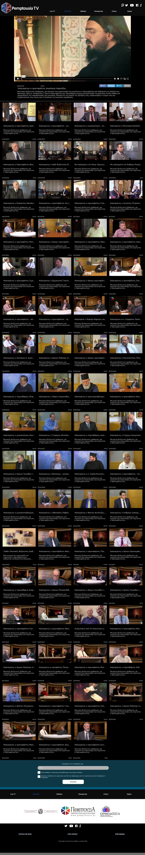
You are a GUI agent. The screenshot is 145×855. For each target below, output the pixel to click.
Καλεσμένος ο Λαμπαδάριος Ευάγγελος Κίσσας (20, 590)
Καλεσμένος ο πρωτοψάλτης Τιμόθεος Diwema (20, 281)
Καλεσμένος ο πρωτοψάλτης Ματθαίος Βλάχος (91, 667)
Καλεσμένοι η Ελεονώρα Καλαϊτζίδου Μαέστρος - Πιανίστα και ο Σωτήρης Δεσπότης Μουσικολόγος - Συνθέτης (126, 126)
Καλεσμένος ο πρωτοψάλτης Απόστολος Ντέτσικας (91, 706)
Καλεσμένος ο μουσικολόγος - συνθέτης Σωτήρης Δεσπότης (91, 126)
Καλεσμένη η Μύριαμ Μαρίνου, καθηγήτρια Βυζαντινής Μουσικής (91, 319)
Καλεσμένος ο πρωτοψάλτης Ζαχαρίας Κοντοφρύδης (126, 281)
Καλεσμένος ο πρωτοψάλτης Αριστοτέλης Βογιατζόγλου (20, 126)
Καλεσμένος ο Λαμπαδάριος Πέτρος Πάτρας (20, 397)
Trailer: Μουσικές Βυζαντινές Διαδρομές (20, 551)
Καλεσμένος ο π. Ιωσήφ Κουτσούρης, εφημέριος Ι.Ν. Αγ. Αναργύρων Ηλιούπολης (91, 474)
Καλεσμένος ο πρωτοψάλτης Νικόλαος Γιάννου (20, 745)
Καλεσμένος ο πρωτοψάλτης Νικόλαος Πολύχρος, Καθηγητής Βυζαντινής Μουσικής (91, 242)
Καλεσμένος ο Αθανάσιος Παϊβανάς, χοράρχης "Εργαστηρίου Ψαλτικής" (55, 513)
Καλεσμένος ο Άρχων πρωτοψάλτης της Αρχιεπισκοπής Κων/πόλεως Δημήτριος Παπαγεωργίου (55, 242)
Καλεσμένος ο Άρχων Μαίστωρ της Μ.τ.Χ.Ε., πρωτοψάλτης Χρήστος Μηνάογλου (20, 667)
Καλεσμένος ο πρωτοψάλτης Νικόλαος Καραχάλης (55, 551)
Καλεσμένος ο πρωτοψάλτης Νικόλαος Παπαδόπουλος (55, 629)
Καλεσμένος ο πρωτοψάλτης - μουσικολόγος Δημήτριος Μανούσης (55, 126)
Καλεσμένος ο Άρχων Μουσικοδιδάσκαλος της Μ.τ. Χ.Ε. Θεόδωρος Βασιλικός (55, 590)
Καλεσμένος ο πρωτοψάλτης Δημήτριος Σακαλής (55, 745)
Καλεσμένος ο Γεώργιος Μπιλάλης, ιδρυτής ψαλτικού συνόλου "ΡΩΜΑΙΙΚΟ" (55, 435)
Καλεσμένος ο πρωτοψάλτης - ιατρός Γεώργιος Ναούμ (126, 474)
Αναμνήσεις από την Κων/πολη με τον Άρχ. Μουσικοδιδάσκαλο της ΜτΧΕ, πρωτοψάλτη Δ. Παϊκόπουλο (91, 629)
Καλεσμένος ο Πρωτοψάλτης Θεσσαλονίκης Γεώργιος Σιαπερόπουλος (20, 164)
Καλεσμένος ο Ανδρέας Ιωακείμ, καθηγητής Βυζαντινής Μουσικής (126, 513)
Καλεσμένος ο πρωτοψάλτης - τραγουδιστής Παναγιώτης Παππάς (55, 319)
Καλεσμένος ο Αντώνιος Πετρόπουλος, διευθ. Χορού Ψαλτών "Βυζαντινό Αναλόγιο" (126, 203)
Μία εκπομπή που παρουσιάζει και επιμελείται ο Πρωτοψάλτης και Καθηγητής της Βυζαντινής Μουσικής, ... (18, 557)
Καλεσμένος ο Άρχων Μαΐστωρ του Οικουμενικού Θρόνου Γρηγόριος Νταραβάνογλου (126, 706)
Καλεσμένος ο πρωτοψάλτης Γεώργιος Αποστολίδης (91, 203)
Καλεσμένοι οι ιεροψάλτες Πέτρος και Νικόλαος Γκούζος (55, 667)
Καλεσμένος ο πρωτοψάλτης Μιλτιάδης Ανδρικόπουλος (20, 242)
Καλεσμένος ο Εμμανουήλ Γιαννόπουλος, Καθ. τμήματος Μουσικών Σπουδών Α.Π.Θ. (55, 281)
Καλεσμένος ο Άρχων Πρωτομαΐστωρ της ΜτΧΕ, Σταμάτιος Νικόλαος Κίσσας (126, 551)
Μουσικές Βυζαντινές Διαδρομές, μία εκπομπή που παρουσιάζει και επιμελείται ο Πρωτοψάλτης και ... (19, 131)
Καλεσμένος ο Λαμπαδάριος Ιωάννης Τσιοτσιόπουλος (91, 435)
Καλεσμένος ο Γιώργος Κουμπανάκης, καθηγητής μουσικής (126, 435)
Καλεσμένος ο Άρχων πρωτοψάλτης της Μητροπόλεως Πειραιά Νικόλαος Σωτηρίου (91, 281)
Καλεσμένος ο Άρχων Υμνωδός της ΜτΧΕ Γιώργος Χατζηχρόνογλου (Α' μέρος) (126, 590)
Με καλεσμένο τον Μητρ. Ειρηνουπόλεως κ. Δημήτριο (91, 164)
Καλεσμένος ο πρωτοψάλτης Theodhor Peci (91, 551)
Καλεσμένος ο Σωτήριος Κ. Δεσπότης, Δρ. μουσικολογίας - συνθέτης (20, 358)
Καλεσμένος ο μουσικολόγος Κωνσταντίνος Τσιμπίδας (20, 435)
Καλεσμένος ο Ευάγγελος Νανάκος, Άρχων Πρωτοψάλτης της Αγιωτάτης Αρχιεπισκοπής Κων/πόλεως (20, 203)
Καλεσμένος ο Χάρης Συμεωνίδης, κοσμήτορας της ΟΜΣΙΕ (55, 397)
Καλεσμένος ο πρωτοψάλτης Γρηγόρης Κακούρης (20, 629)
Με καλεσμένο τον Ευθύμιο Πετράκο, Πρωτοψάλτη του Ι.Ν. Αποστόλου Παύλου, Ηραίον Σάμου (126, 164)
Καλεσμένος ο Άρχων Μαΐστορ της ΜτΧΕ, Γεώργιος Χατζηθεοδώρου (55, 358)
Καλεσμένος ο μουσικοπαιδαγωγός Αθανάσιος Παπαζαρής (20, 513)
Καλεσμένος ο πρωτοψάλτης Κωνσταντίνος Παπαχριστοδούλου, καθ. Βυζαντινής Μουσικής (126, 397)
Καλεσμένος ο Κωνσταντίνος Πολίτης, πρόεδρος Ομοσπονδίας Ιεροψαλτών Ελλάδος (126, 358)
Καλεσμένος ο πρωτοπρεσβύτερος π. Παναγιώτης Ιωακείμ (91, 397)
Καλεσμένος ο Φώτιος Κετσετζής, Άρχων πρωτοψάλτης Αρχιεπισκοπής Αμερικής (91, 513)
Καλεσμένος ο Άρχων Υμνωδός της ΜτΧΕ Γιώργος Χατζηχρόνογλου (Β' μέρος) (91, 590)
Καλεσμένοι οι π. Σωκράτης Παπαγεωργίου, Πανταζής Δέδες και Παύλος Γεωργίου (126, 319)
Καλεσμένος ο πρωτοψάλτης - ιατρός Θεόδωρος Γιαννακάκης (20, 319)
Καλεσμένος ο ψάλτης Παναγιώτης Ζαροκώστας (20, 706)
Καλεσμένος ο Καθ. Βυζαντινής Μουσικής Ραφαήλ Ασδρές (55, 164)
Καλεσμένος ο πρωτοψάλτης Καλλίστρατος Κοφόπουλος (126, 629)
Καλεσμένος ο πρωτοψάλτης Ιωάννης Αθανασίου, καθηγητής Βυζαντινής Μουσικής (126, 242)
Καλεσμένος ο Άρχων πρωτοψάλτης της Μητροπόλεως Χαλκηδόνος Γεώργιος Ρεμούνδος (91, 358)
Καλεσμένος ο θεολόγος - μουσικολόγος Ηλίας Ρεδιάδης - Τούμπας (55, 474)
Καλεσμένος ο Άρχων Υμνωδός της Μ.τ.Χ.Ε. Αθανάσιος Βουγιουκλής (20, 474)
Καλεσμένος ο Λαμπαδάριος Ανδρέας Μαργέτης (126, 667)
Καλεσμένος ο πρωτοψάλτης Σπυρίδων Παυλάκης (91, 745)
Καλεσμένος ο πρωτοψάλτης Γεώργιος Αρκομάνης (55, 706)
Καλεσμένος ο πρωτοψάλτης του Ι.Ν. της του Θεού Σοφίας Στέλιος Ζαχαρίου (55, 203)
